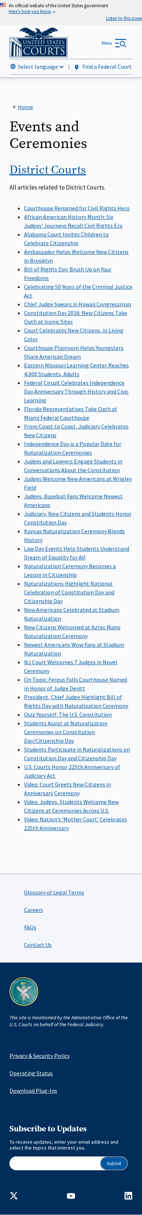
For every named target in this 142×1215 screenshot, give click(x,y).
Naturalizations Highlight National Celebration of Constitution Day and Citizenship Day (69, 592)
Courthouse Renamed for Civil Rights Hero (77, 208)
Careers (33, 909)
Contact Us (38, 944)
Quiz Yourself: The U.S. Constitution (68, 714)
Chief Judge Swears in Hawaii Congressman (77, 304)
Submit (114, 1163)
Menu (107, 43)
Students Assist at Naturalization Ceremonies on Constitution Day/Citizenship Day (65, 732)
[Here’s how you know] (71, 12)
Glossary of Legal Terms (54, 892)
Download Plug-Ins (33, 1090)
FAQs (30, 927)
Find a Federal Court (106, 66)
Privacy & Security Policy (39, 1055)
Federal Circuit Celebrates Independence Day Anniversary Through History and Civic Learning (76, 391)
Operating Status (31, 1073)
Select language (38, 66)
